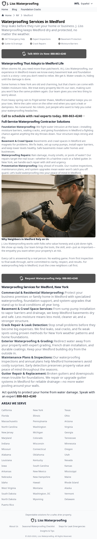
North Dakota (9, 499)
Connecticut (39, 449)
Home (5, 9)
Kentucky (38, 460)
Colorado (38, 437)
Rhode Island (72, 482)
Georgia (69, 432)
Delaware (70, 499)
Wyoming (38, 499)
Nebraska (7, 476)
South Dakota (9, 493)
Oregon (69, 449)
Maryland (6, 437)
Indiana (6, 443)
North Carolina (9, 426)
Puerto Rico (8, 504)
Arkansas (6, 471)
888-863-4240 (26, 396)
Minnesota (70, 443)
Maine (68, 476)
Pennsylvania (40, 421)
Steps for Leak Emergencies (72, 526)
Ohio (67, 415)
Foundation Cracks (31, 9)
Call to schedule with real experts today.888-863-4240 (42, 116)
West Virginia (9, 488)
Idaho (5, 482)
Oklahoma (38, 454)
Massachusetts (10, 421)
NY (17, 15)
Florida (5, 415)
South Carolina (41, 465)
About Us (13, 526)
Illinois (36, 415)
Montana (38, 488)
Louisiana (7, 460)
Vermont (69, 493)
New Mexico (39, 471)
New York (38, 410)
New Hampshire (41, 476)
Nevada (69, 460)
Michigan (38, 432)
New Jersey (7, 432)
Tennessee (70, 437)
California (7, 410)
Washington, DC (41, 493)
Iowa (4, 465)
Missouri (6, 449)
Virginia (69, 426)
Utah (67, 454)
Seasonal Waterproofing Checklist (38, 526)
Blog (14, 9)
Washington (39, 426)
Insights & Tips (47, 531)
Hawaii (36, 482)
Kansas (68, 465)
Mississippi (70, 471)
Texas (68, 410)
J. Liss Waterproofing (45, 536)
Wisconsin (38, 443)
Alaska (68, 488)
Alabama (6, 454)
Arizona (69, 421)
